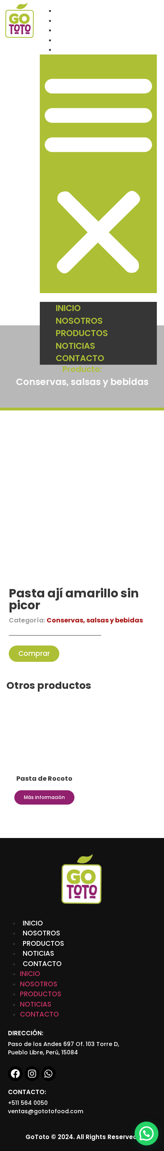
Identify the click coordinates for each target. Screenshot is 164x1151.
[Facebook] (15, 1073)
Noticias (71, 40)
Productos (75, 30)
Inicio (65, 10)
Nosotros (74, 20)
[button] (98, 174)
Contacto (74, 49)
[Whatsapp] (48, 1073)
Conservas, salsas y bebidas (82, 381)
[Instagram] (32, 1073)
